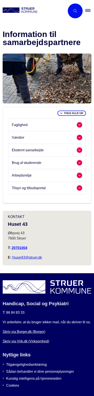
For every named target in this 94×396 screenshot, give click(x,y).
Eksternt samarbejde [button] (28, 150)
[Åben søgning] (75, 10)
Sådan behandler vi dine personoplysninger (40, 371)
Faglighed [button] (20, 125)
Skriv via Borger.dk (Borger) (24, 332)
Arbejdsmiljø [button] (21, 175)
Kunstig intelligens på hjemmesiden (33, 378)
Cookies (12, 385)
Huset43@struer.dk (27, 257)
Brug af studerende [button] (26, 163)
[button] (89, 11)
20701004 (19, 248)
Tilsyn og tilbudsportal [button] (29, 188)
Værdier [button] (18, 137)
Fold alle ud (73, 113)
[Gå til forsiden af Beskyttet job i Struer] (32, 10)
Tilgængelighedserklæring (26, 364)
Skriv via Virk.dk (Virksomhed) (26, 341)
